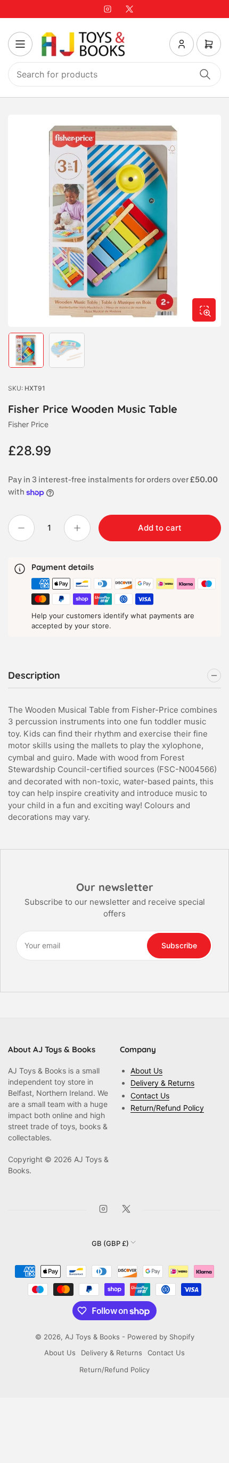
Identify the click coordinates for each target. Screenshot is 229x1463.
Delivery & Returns (162, 1082)
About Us (146, 1070)
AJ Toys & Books (92, 1336)
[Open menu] (20, 44)
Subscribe (179, 945)
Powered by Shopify (160, 1336)
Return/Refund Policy (167, 1107)
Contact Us (149, 1095)
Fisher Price (28, 424)
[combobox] (114, 74)
